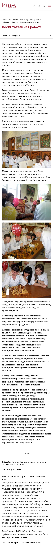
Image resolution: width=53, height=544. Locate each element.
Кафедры (6, 22)
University (13, 20)
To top (26, 453)
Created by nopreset (11, 469)
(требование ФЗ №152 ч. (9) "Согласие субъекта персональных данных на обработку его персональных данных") (25, 534)
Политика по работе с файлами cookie (21, 542)
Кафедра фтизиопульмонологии (25, 22)
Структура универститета (31, 20)
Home (4, 20)
